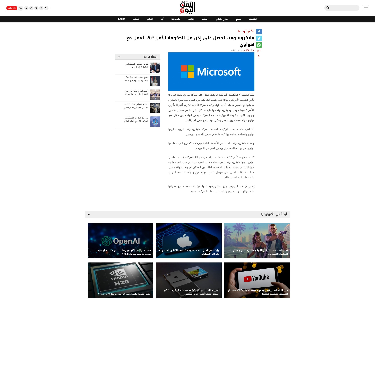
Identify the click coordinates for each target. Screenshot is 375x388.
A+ (259, 51)
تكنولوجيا (175, 19)
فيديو (136, 19)
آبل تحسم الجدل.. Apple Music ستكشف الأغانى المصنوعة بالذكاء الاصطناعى (189, 252)
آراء (162, 19)
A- (259, 56)
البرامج (150, 19)
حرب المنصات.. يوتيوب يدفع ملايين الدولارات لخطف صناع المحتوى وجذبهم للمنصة (258, 292)
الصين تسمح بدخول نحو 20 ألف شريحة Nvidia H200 (124, 294)
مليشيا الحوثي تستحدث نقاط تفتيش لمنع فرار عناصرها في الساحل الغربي (136, 108)
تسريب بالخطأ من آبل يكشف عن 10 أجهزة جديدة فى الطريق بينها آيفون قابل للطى (191, 292)
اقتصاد (205, 19)
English (121, 19)
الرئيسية (253, 19)
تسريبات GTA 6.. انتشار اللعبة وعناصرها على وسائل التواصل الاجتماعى (260, 252)
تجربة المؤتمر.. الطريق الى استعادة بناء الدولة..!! (137, 65)
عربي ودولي (222, 19)
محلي (238, 19)
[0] (259, 32)
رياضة (191, 19)
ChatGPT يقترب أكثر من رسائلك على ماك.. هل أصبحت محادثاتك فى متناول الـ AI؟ (123, 252)
